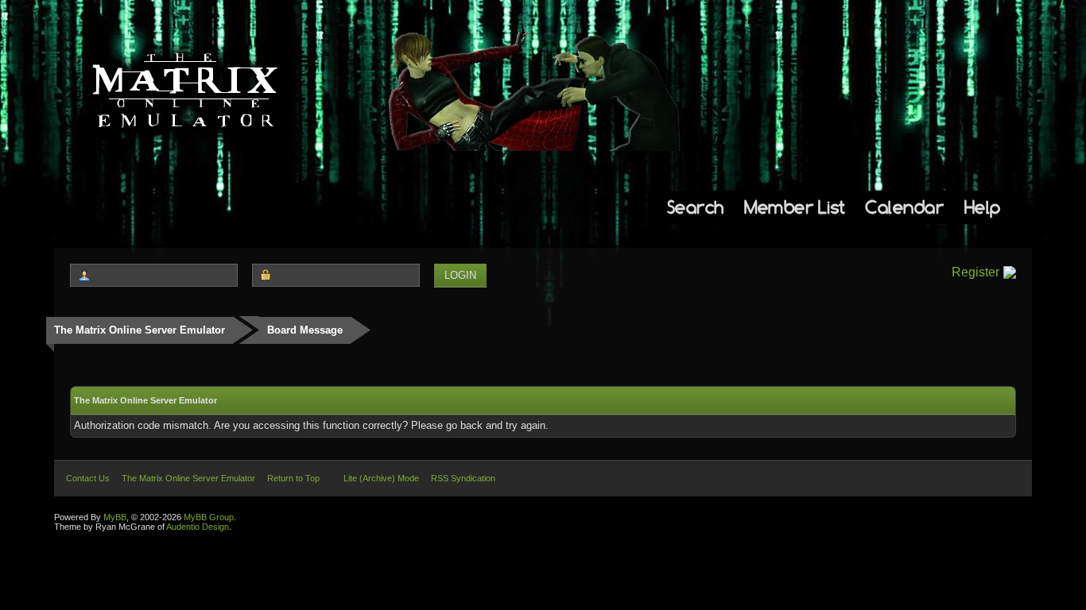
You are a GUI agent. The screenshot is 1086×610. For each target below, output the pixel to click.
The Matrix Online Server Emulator (139, 330)
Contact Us (88, 478)
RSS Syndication (463, 478)
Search (695, 207)
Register (975, 272)
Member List (794, 207)
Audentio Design (197, 526)
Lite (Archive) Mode (381, 478)
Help (982, 207)
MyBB (114, 517)
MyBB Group (209, 517)
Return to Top (293, 478)
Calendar (904, 207)
